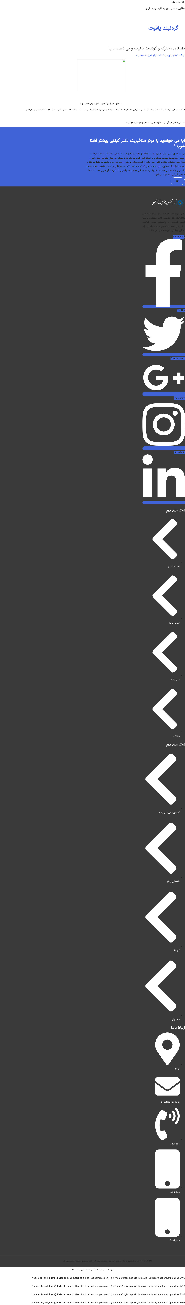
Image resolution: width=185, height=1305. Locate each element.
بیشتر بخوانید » (155, 122)
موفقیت (140, 55)
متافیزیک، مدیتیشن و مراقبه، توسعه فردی (165, 8)
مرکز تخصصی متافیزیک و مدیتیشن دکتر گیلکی (93, 1270)
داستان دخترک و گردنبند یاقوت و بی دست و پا (147, 48)
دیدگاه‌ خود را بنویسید (174, 55)
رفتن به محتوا (178, 2)
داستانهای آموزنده (153, 55)
